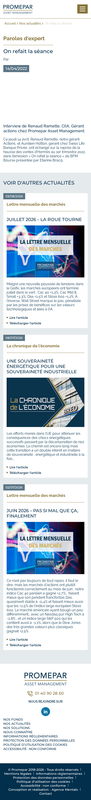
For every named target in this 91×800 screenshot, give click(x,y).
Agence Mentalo (65, 790)
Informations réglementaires (30, 736)
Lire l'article (18, 317)
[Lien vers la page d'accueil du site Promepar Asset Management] (17, 9)
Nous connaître (17, 732)
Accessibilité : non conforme (29, 749)
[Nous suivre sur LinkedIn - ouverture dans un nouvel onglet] (45, 711)
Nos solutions (16, 728)
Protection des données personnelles (39, 740)
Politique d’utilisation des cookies (35, 745)
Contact (45, 794)
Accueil (10, 23)
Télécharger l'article (25, 323)
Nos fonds (13, 719)
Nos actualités (30, 23)
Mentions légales (17, 774)
